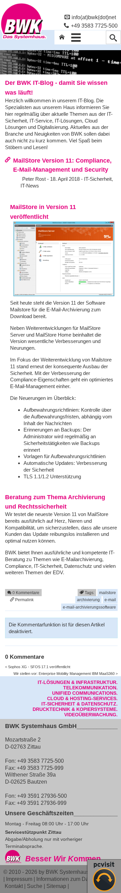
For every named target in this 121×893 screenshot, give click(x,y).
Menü (76, 37)
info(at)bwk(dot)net (94, 17)
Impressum (19, 879)
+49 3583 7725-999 (40, 768)
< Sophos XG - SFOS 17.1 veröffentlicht (37, 666)
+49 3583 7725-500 (94, 26)
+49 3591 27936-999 (42, 803)
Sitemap (56, 886)
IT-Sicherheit (98, 179)
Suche (34, 886)
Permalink (24, 599)
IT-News (30, 185)
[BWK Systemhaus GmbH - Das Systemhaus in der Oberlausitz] (23, 39)
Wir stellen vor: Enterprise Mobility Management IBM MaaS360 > (65, 673)
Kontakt (14, 886)
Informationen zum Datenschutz (74, 879)
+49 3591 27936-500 (42, 796)
